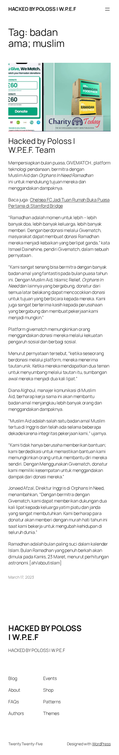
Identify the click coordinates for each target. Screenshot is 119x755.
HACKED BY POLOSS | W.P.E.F (42, 8)
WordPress (101, 743)
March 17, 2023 (21, 577)
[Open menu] (107, 9)
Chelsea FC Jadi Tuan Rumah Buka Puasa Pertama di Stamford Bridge (59, 203)
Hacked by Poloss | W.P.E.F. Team (41, 145)
